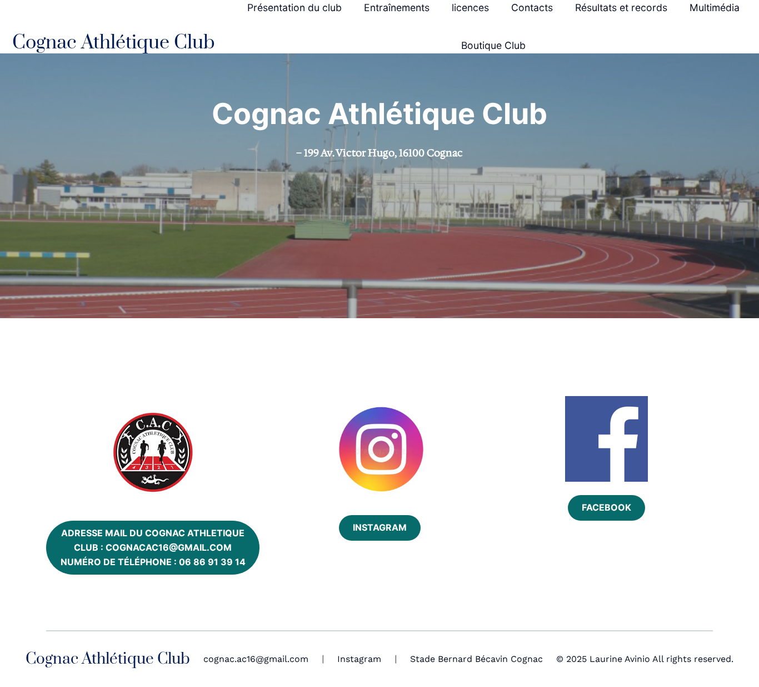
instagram (380, 527)
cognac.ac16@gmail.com (255, 659)
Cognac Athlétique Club (113, 43)
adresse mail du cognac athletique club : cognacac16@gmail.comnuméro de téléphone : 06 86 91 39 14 (153, 547)
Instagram (359, 659)
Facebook (606, 507)
